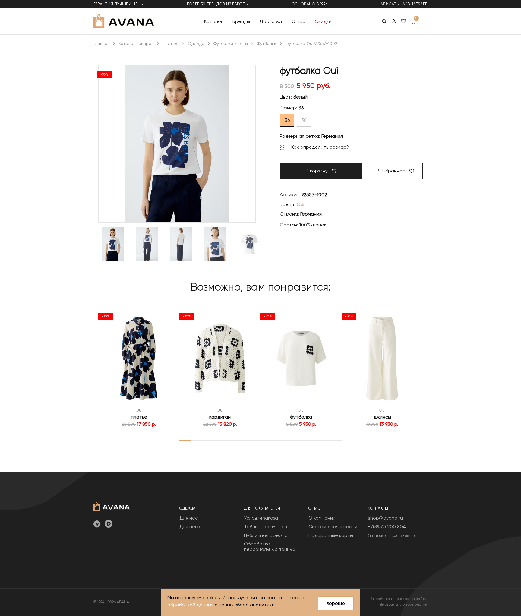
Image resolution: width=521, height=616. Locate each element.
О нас (298, 21)
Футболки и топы (230, 43)
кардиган (220, 417)
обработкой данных (190, 605)
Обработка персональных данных (269, 546)
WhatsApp (417, 4)
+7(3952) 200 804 (387, 526)
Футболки (266, 43)
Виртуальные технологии (404, 604)
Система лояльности (332, 526)
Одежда (196, 43)
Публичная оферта (266, 535)
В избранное (392, 171)
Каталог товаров (135, 43)
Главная (101, 43)
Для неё (171, 43)
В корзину (317, 171)
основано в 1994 (310, 4)
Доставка (271, 21)
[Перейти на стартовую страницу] (123, 21)
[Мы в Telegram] (96, 524)
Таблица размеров (265, 526)
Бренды (241, 21)
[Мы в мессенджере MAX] (108, 524)
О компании (322, 518)
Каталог (213, 21)
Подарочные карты (330, 535)
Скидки (323, 21)
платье (139, 417)
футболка (301, 417)
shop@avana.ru (385, 518)
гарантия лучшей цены (118, 4)
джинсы (382, 417)
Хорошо (336, 603)
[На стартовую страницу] (111, 506)
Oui (300, 204)
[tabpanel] (138, 369)
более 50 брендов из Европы (218, 4)
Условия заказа (261, 518)
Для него (189, 526)
